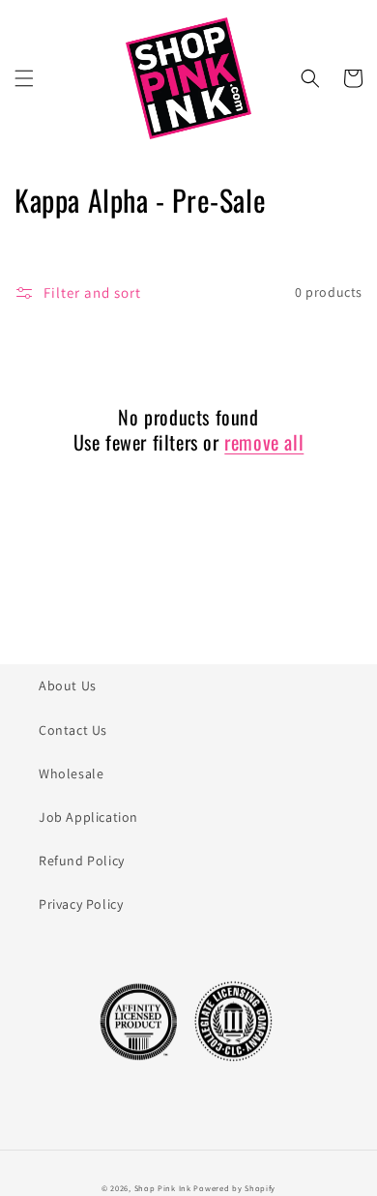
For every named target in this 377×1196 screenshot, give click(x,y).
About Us (68, 685)
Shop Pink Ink (162, 1187)
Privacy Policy (81, 904)
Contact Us (73, 730)
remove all (264, 441)
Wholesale (71, 773)
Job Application (88, 817)
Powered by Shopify (234, 1187)
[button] (24, 78)
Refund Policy (82, 860)
